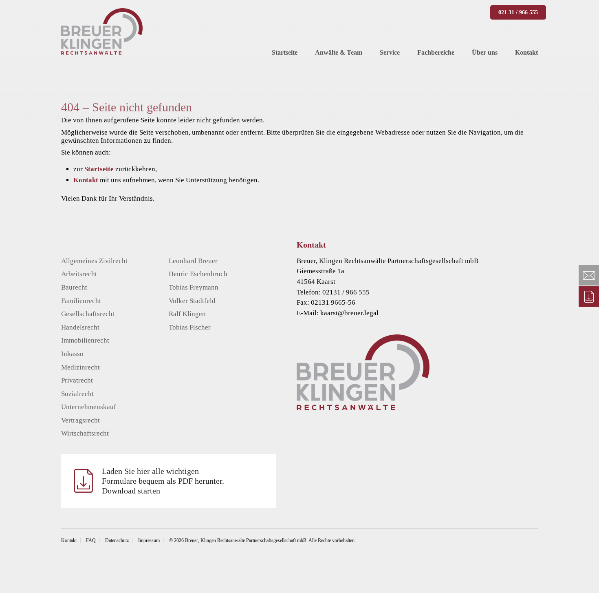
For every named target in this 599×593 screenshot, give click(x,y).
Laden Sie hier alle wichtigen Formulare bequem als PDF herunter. (163, 481)
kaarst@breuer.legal (349, 313)
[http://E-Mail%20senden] (589, 275)
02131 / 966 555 (346, 292)
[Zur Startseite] (429, 372)
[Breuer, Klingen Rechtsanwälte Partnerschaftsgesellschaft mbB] (102, 31)
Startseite (99, 169)
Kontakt (85, 180)
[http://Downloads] (589, 296)
